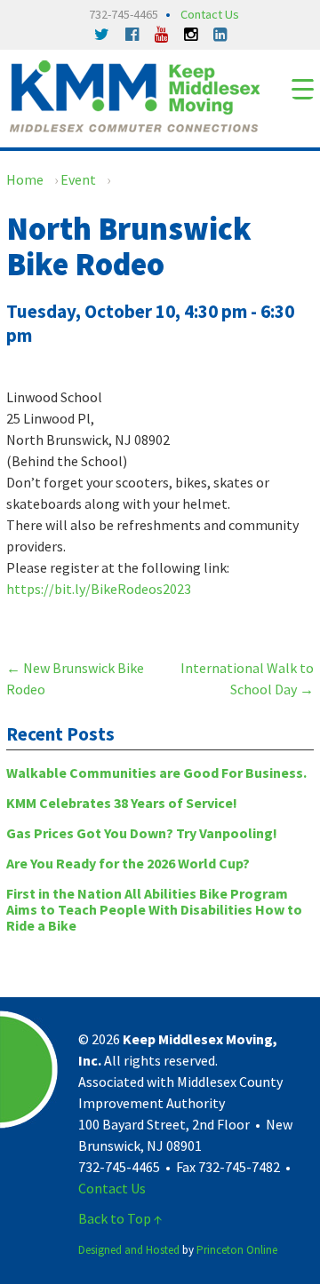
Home (25, 179)
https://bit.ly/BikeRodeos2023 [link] (98, 589)
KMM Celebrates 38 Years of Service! (121, 803)
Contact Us (209, 14)
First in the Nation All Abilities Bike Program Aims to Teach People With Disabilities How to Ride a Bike (154, 909)
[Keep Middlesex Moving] (135, 94)
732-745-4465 (123, 14)
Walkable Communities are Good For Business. (156, 772)
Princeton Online (236, 1249)
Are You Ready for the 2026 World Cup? (128, 863)
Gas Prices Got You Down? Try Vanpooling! (141, 833)
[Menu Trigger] (303, 88)
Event (78, 179)
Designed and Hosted (129, 1249)
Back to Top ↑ (120, 1218)
